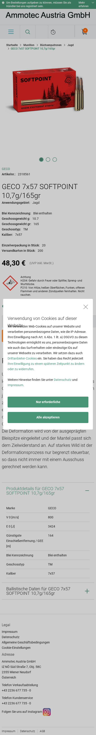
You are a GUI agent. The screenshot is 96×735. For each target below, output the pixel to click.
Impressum (15, 385)
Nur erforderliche (48, 402)
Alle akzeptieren (48, 417)
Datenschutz (62, 379)
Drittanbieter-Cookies (22, 358)
